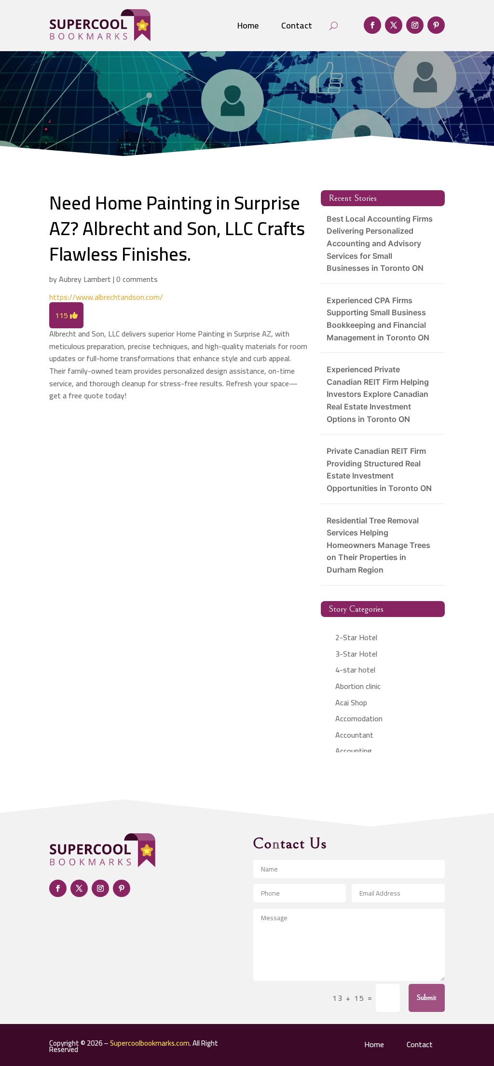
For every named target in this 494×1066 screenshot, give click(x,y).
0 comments (137, 279)
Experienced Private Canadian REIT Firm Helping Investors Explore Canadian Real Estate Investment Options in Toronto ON (378, 394)
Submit (427, 997)
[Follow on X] (393, 25)
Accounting (353, 750)
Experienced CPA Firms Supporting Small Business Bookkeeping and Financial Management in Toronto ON (378, 318)
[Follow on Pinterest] (436, 25)
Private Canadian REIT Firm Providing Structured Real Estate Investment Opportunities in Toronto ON (379, 469)
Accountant (354, 735)
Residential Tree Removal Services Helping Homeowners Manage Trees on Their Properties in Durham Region (378, 545)
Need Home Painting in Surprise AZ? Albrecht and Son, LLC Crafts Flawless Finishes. (177, 228)
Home (248, 25)
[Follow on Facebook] (372, 25)
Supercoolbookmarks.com (150, 1043)
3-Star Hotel (356, 653)
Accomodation (359, 718)
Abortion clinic (358, 686)
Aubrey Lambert (85, 279)
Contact (296, 25)
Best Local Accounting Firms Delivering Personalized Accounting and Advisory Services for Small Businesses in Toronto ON (380, 243)
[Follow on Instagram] (415, 25)
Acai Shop (351, 702)
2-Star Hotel (356, 637)
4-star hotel (355, 669)
